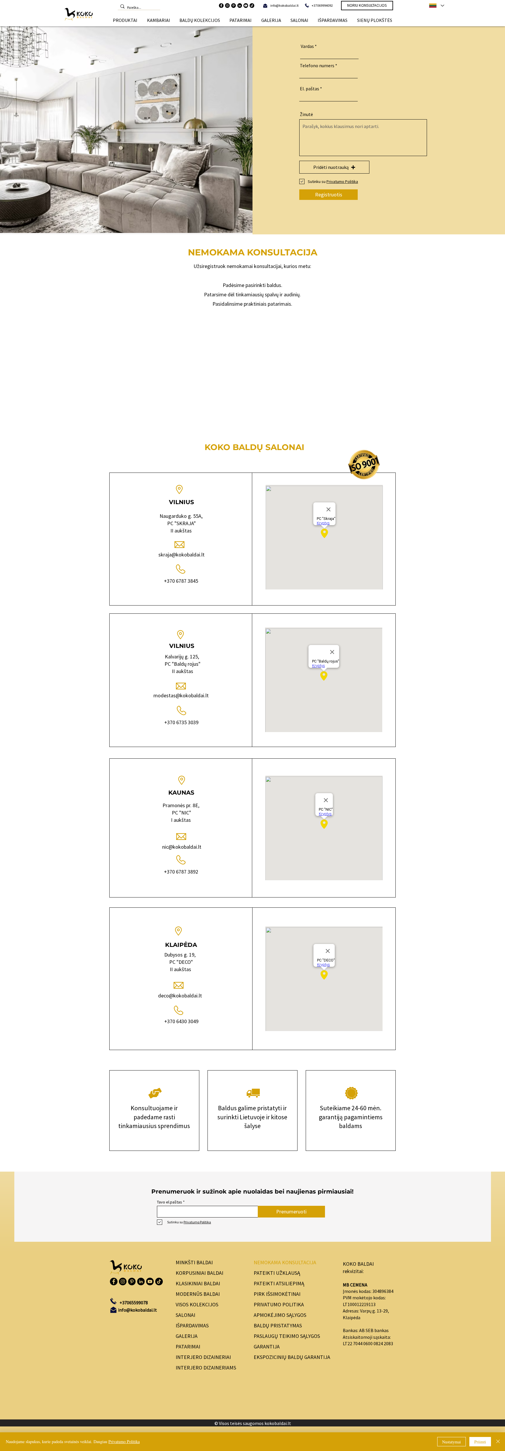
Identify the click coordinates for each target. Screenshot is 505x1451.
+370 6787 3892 (181, 871)
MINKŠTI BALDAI (194, 1262)
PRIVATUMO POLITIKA (279, 1304)
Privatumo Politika (124, 1441)
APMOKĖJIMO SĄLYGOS (280, 1315)
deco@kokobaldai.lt (180, 995)
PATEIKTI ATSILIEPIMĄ (279, 1283)
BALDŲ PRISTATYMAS (278, 1325)
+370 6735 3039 (181, 722)
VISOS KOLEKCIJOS (197, 1304)
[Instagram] (227, 5)
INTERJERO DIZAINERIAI (203, 1357)
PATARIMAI (188, 1346)
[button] (125, 20)
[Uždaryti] (497, 1441)
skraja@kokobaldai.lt (181, 554)
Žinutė (306, 114)
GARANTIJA (267, 1346)
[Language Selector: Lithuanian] (436, 5)
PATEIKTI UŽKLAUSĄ (277, 1273)
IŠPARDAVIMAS (192, 1325)
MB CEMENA (355, 1285)
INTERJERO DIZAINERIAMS (206, 1367)
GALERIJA (187, 1336)
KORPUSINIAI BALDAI (199, 1273)
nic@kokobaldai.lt (181, 846)
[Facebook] (221, 5)
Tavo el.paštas (169, 1202)
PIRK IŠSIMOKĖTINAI (277, 1294)
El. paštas (309, 88)
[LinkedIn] (239, 5)
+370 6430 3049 (181, 1021)
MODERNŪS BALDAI (198, 1294)
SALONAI (185, 1315)
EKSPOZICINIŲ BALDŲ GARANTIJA (292, 1357)
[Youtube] (245, 5)
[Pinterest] (233, 5)
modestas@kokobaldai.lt (181, 695)
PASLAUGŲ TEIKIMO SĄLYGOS (287, 1336)
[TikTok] (252, 5)
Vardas (307, 46)
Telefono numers (317, 65)
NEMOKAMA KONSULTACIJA (285, 1262)
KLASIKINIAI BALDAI (198, 1283)
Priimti (480, 1442)
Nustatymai (451, 1442)
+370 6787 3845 (181, 580)
